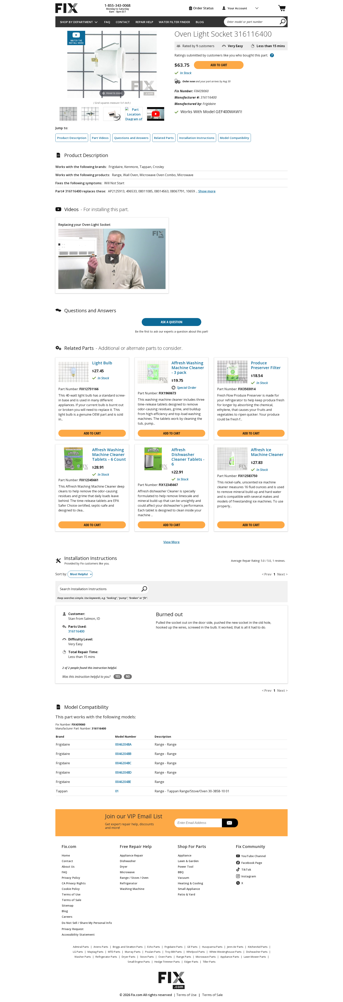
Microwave (127, 872)
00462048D (123, 772)
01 (117, 791)
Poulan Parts (153, 952)
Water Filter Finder (174, 22)
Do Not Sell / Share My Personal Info (85, 923)
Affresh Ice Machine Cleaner (267, 452)
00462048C (123, 763)
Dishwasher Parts (257, 952)
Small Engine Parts (139, 961)
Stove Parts (147, 956)
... (206, 191)
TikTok (246, 869)
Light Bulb (102, 363)
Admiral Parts (81, 947)
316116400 (76, 631)
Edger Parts (191, 961)
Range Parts (183, 956)
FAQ (107, 22)
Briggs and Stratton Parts (128, 947)
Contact (123, 22)
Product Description (71, 138)
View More (171, 542)
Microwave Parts (206, 956)
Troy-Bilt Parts (173, 952)
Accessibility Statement (78, 934)
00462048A (123, 744)
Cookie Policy (71, 888)
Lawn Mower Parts (255, 956)
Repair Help (144, 22)
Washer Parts (82, 956)
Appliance (184, 855)
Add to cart (219, 65)
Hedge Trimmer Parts (167, 961)
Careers (67, 916)
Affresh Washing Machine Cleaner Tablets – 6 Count (109, 454)
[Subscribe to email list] (230, 823)
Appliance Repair (131, 855)
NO (128, 676)
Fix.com (69, 846)
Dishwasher (128, 861)
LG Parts (78, 952)
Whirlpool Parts (195, 952)
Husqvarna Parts (212, 947)
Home (66, 855)
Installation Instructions (196, 138)
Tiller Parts (209, 961)
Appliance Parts (229, 956)
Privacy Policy (71, 877)
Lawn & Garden (188, 861)
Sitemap (67, 905)
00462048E (123, 782)
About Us (68, 866)
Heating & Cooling (190, 883)
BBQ (181, 872)
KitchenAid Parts (258, 947)
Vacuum (183, 877)
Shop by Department (76, 22)
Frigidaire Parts (174, 947)
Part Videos (100, 138)
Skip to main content (171, 7)
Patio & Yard (186, 894)
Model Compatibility (234, 138)
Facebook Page (251, 863)
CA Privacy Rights (74, 883)
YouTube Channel (253, 856)
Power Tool (185, 866)
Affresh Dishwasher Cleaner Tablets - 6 (188, 457)
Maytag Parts (95, 952)
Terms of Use (71, 894)
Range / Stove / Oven (134, 877)
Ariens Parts (100, 947)
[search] (282, 21)
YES (118, 676)
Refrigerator (128, 883)
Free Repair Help (136, 846)
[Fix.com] (68, 8)
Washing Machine (132, 888)
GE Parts (192, 947)
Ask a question (171, 322)
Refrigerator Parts (106, 956)
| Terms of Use (185, 995)
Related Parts (164, 138)
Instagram (248, 876)
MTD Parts (114, 952)
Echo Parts (153, 947)
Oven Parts (165, 956)
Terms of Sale (71, 900)
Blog (200, 22)
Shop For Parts (192, 846)
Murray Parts (133, 952)
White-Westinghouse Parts (225, 952)
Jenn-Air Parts (235, 947)
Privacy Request (73, 929)
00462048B (123, 754)
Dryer (123, 866)
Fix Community (250, 846)
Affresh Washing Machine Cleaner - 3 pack (188, 368)
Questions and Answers (131, 138)
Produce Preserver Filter (266, 365)
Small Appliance (189, 888)
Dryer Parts (128, 956)
